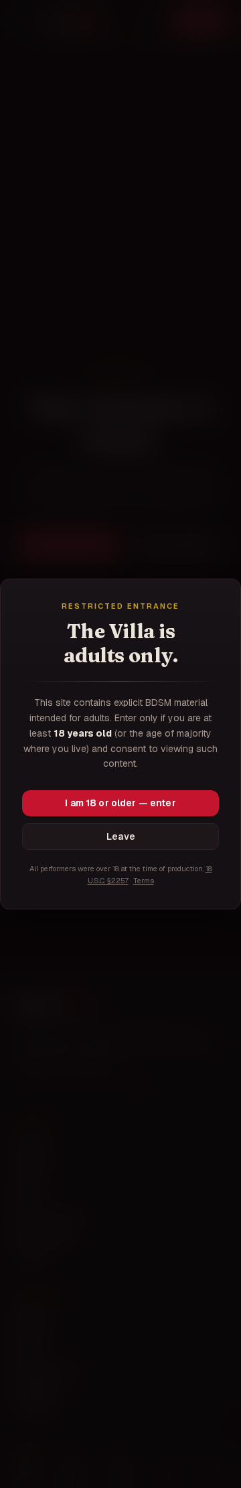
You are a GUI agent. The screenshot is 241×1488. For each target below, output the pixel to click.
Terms (143, 880)
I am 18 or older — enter (120, 803)
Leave (120, 836)
